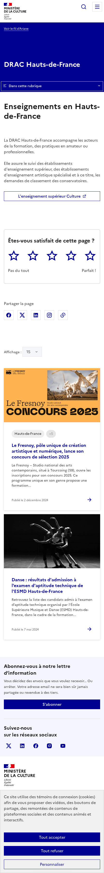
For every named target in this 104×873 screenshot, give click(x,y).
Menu (97, 7)
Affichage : (17, 352)
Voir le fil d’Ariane (16, 29)
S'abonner (52, 704)
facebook (36, 746)
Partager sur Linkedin (36, 315)
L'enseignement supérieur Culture (49, 196)
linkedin (22, 746)
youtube (63, 746)
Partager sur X (22, 315)
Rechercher (84, 7)
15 (28, 352)
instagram (49, 746)
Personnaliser (52, 864)
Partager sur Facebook (9, 315)
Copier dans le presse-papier (63, 315)
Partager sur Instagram (49, 315)
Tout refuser (52, 851)
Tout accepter (52, 837)
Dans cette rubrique (25, 86)
